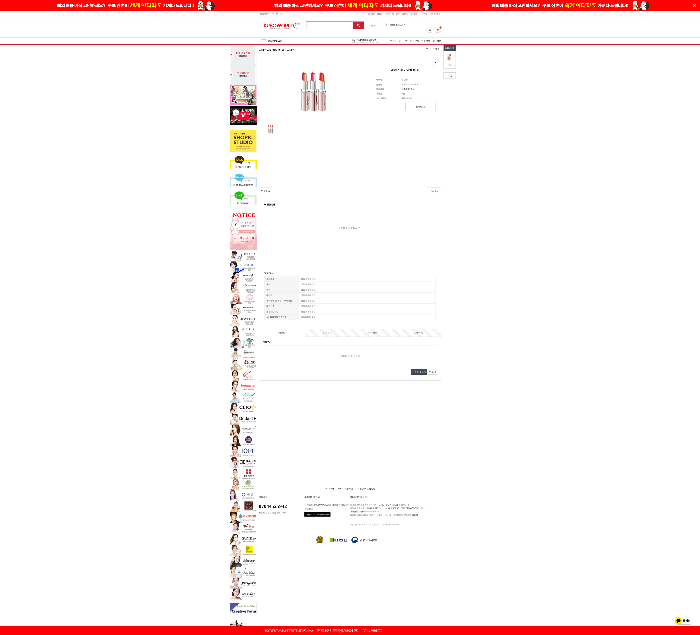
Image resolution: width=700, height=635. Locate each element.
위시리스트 (420, 106)
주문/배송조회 (434, 14)
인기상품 (414, 41)
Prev (386, 24)
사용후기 (423, 14)
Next (386, 27)
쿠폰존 (393, 41)
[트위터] (277, 14)
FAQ (397, 14)
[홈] (427, 48)
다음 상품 (434, 190)
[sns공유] (435, 62)
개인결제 (413, 14)
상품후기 (281, 333)
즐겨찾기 (265, 14)
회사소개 (329, 488)
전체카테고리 (275, 40)
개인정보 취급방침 (366, 488)
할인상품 (436, 41)
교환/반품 (418, 333)
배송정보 (372, 333)
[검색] (358, 25)
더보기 (432, 371)
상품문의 (327, 333)
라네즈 (436, 49)
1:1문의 (404, 14)
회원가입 (371, 14)
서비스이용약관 (345, 488)
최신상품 (403, 41)
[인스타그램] (281, 14)
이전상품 (265, 190)
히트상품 (425, 41)
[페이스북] (272, 14)
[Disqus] (350, 428)
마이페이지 (389, 14)
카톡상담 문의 (408, 89)
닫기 (694, 5)
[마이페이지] (429, 30)
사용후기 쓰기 (419, 371)
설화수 (374, 25)
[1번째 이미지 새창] (270, 129)
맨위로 (450, 75)
